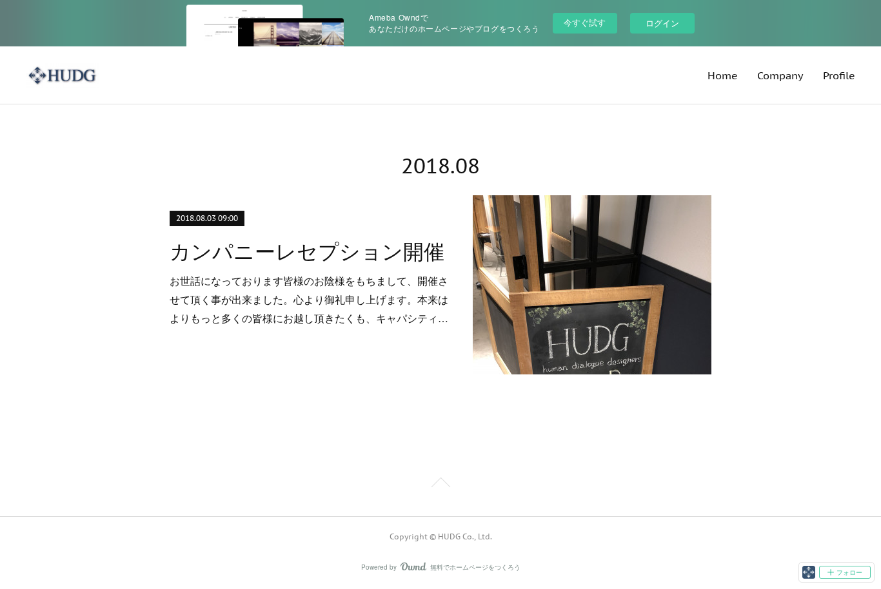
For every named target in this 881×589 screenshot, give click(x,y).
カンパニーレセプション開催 (307, 252)
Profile (839, 75)
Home (723, 75)
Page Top (440, 485)
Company (780, 75)
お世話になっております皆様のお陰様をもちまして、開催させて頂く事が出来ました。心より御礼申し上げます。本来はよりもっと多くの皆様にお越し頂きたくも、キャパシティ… (309, 299)
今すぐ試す (585, 22)
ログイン (662, 23)
